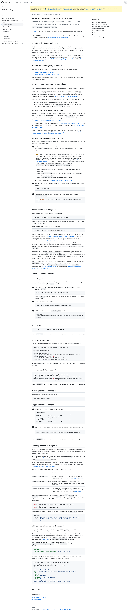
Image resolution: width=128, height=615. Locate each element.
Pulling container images (42, 273)
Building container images (43, 391)
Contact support (37, 599)
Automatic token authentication (70, 123)
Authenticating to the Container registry (49, 84)
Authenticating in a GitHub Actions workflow (47, 110)
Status (53, 609)
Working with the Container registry (58, 37)
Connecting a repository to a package (52, 240)
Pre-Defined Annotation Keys (77, 458)
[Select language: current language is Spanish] (125, 2)
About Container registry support (46, 66)
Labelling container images (49, 266)
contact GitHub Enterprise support (94, 9)
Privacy (48, 609)
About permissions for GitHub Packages (66, 96)
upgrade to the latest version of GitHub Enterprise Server (58, 9)
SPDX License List (78, 491)
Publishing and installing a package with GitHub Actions (47, 120)
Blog (70, 609)
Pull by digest (36, 279)
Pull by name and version (40, 340)
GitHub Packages (8, 10)
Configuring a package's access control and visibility (66, 132)
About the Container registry (44, 43)
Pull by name (36, 326)
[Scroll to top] (124, 611)
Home (5, 6)
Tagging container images (43, 405)
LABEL (43, 458)
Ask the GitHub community (39, 597)
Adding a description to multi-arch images (44, 466)
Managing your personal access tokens (61, 180)
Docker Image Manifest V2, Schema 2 (44, 72)
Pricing (57, 609)
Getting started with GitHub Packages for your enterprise (57, 59)
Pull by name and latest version (43, 370)
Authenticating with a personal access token (47, 138)
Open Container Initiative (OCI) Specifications (47, 74)
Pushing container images (43, 210)
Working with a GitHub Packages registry (51, 14)
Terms (44, 609)
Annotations (44, 539)
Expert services (64, 609)
